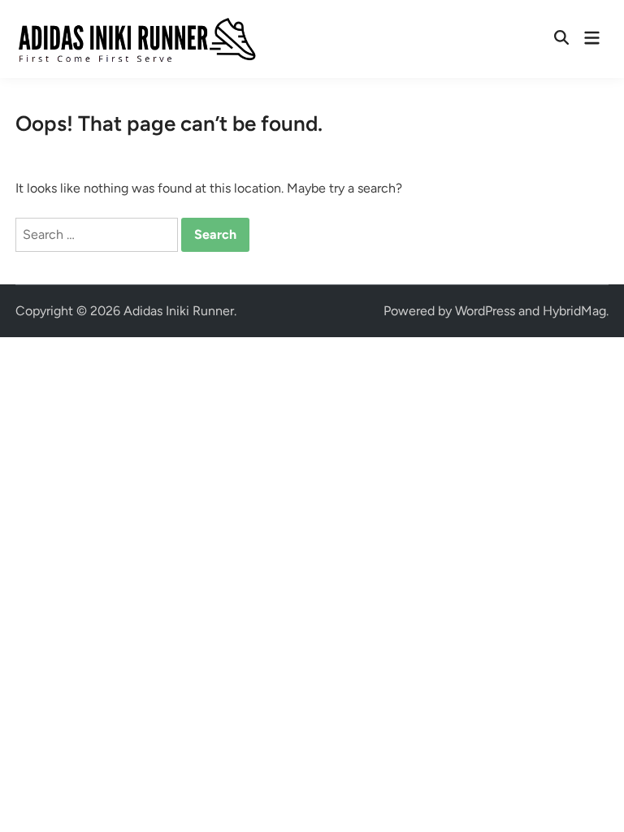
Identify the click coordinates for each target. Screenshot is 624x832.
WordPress (485, 310)
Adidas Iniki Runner (179, 310)
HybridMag (574, 310)
